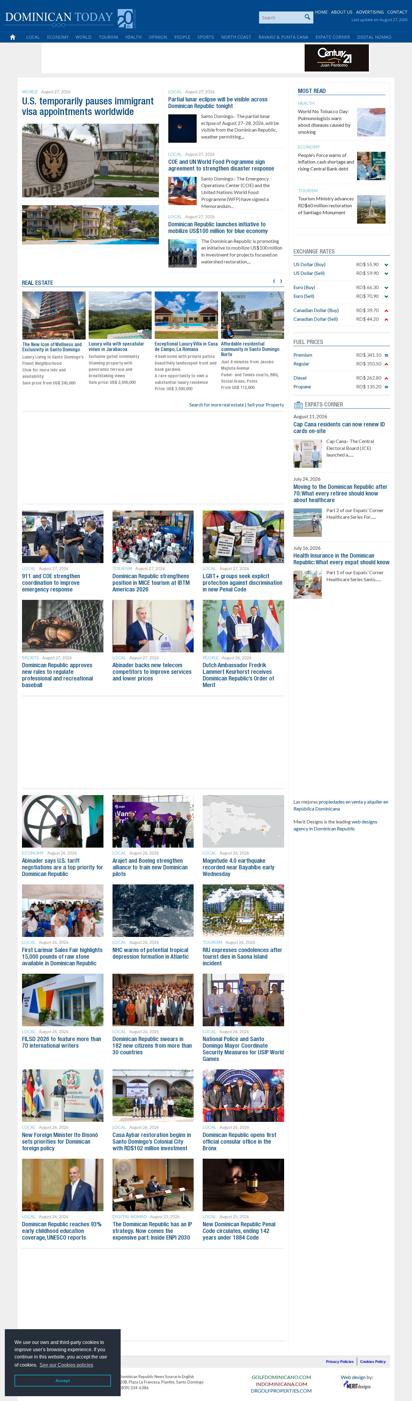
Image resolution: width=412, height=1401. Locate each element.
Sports (206, 37)
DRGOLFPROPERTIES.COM (281, 1390)
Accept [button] (62, 1380)
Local (33, 37)
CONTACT (397, 12)
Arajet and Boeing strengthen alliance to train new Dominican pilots (150, 867)
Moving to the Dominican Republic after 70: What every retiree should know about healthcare (340, 494)
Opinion (158, 37)
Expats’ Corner (332, 37)
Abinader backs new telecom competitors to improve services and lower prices (152, 672)
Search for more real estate (216, 404)
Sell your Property (265, 404)
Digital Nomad (374, 37)
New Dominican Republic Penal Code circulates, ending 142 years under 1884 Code (239, 1231)
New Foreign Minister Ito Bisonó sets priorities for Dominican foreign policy (60, 1142)
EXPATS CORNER (324, 405)
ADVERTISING (370, 12)
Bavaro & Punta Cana (283, 37)
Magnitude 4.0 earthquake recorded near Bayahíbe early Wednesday (238, 867)
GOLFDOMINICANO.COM (281, 1377)
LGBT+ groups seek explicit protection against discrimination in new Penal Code (242, 583)
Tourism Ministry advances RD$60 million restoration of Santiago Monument (326, 205)
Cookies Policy (373, 1362)
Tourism (108, 37)
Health (133, 37)
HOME (321, 12)
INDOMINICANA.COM (281, 1384)
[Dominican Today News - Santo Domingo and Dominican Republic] (70, 18)
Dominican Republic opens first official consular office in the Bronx (239, 1142)
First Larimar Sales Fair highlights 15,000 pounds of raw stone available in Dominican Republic (62, 957)
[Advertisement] (153, 58)
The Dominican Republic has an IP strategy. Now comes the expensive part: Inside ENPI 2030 (152, 1231)
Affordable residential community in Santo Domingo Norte (250, 349)
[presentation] (274, 280)
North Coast (236, 37)
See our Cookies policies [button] (66, 1365)
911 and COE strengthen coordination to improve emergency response (51, 583)
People (182, 37)
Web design (353, 1377)
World (83, 37)
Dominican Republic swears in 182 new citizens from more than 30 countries (152, 1046)
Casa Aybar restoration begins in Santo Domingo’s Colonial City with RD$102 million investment (152, 1142)
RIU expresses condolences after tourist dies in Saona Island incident (242, 957)
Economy (57, 37)
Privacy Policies (340, 1362)
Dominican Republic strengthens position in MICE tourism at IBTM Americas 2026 (151, 583)
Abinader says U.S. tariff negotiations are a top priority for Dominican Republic (62, 867)
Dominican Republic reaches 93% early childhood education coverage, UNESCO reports (62, 1231)
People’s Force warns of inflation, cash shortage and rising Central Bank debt (326, 162)
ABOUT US (342, 12)
